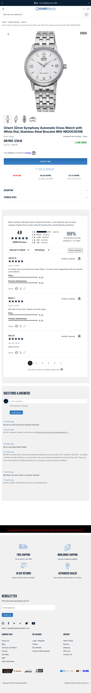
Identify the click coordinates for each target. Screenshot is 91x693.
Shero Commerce (83, 683)
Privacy (5, 651)
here (65, 460)
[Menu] (3, 9)
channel (12, 483)
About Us (5, 641)
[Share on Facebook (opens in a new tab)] (16, 289)
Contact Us (67, 654)
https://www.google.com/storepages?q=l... (52, 432)
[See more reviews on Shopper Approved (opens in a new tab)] (24, 289)
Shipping (66, 648)
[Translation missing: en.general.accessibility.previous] (2, 3)
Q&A (3, 658)
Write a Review (75, 250)
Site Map (5, 654)
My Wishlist (36, 648)
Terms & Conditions (9, 648)
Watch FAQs (68, 641)
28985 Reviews (21, 242)
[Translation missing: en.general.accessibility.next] (88, 3)
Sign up (7, 615)
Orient (23, 22)
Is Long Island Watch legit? (16, 447)
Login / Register (38, 641)
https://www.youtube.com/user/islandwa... (32, 483)
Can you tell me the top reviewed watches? (22, 425)
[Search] (86, 14)
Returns (66, 644)
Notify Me (45, 161)
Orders (35, 644)
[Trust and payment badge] (12, 671)
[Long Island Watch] (45, 9)
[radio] (45, 232)
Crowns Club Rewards (41, 651)
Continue (16, 413)
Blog (3, 644)
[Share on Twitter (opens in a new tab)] (20, 289)
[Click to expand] (8, 34)
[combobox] (43, 14)
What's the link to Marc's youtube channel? (22, 475)
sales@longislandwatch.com (18, 628)
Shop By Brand (13, 22)
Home (4, 22)
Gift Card (66, 651)
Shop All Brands (8, 661)
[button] (7, 119)
